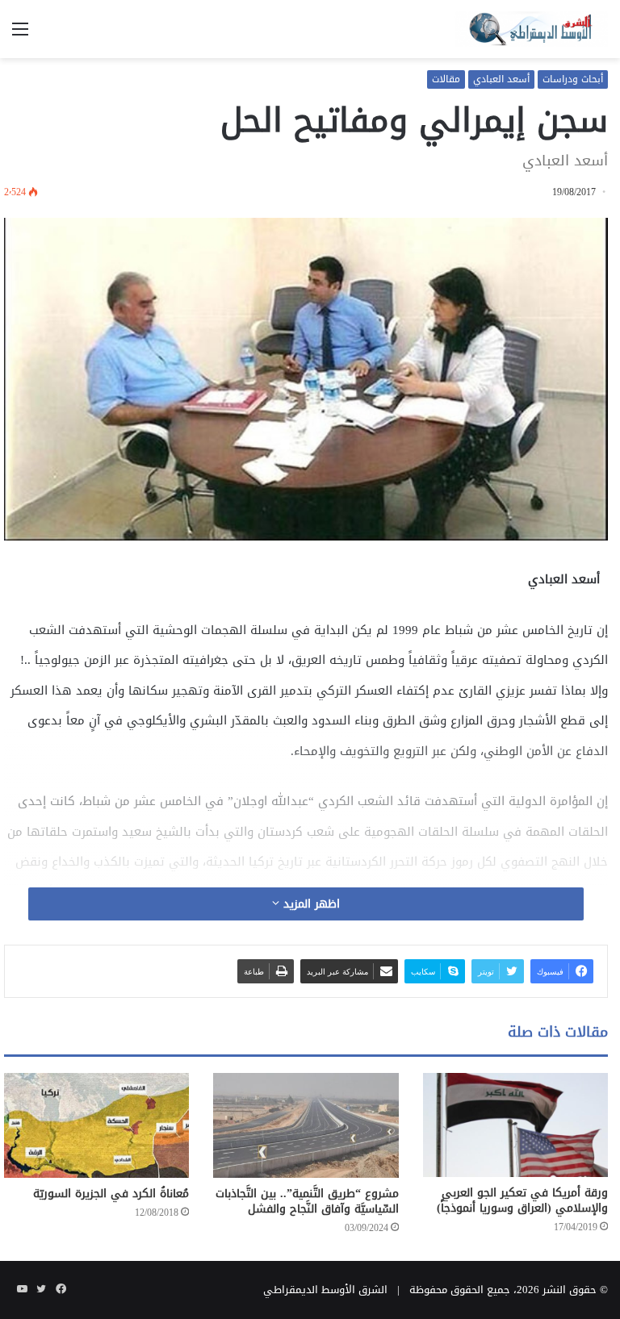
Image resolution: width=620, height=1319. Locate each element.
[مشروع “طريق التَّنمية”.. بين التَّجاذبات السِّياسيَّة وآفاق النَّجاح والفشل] (305, 1125)
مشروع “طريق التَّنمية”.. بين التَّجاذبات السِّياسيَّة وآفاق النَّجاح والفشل (307, 1201)
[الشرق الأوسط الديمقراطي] (531, 29)
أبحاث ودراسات (572, 79)
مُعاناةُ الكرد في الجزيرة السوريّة (111, 1193)
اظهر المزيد (309, 904)
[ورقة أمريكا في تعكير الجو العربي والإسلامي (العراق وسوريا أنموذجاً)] (515, 1125)
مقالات (446, 79)
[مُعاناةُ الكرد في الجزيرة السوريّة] (96, 1125)
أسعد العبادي (501, 79)
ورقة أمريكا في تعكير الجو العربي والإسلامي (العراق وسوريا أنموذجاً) (522, 1200)
